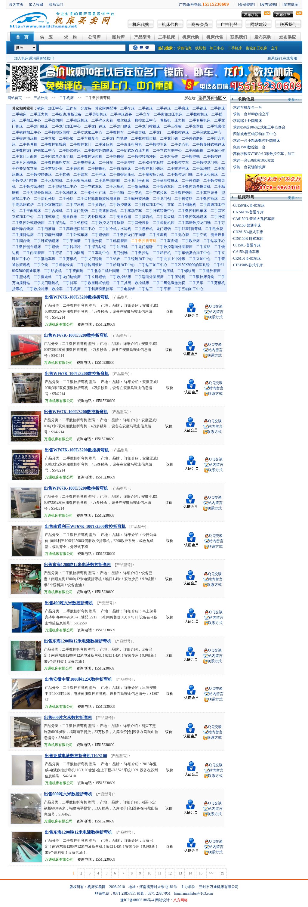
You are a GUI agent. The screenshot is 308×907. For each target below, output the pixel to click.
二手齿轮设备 (62, 265)
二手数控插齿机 (143, 138)
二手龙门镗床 (95, 126)
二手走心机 (180, 144)
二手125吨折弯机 (188, 229)
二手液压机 (104, 144)
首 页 (22, 37)
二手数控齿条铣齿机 (194, 186)
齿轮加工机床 (256, 48)
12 (170, 873)
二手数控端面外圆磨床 (174, 247)
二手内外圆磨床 (93, 217)
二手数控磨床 (120, 205)
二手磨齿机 (75, 168)
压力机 (179, 120)
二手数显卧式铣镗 (95, 283)
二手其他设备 (138, 223)
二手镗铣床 (100, 235)
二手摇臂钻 (183, 199)
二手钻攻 (113, 259)
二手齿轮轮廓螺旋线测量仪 (98, 199)
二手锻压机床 (77, 120)
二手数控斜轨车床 (192, 211)
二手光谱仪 (194, 126)
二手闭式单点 (48, 217)
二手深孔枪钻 (44, 199)
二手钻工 (145, 289)
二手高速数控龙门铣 (194, 223)
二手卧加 (66, 138)
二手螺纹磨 (186, 271)
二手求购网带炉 (89, 265)
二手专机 (135, 192)
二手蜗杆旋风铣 (136, 199)
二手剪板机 (68, 259)
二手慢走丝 (43, 277)
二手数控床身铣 (201, 277)
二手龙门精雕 (142, 247)
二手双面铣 (74, 271)
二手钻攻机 (53, 271)
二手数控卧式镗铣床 (28, 223)
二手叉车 (196, 283)
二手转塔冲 (72, 247)
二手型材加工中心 (62, 186)
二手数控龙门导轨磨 (107, 223)
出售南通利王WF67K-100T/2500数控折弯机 (85, 526)
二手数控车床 (156, 144)
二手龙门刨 (162, 199)
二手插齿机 (97, 205)
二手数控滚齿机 (89, 156)
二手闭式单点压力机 (57, 156)
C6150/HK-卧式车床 (249, 205)
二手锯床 (199, 108)
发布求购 (251, 15)
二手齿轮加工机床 (168, 114)
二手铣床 (145, 108)
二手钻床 (19, 114)
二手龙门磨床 (120, 126)
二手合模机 (54, 211)
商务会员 (199, 24)
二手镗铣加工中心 (138, 259)
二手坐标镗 (79, 223)
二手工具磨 (122, 283)
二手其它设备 (207, 192)
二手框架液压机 (78, 180)
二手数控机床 (197, 114)
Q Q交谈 (216, 306)
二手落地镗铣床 (165, 180)
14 (190, 873)
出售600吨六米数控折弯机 (68, 717)
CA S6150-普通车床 (248, 212)
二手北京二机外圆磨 (103, 271)
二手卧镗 (218, 217)
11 (160, 873)
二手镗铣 (52, 247)
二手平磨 (163, 289)
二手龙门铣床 (37, 126)
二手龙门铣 (169, 138)
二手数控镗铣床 (39, 174)
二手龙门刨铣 (77, 211)
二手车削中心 (98, 253)
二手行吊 (55, 253)
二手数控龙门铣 (179, 174)
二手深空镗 (126, 162)
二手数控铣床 (181, 192)
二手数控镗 (212, 156)
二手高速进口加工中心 (77, 229)
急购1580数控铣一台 (249, 147)
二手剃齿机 (165, 217)
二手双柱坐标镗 (151, 162)
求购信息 (184, 48)
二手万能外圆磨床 (37, 192)
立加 (170, 205)
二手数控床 (191, 241)
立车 (274, 48)
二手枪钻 (66, 199)
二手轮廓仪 (216, 126)
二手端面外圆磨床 (149, 277)
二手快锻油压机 (122, 174)
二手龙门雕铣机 (46, 283)
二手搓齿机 (144, 217)
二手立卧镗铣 (95, 277)
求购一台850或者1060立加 (254, 160)
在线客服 (290, 58)
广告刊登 (229, 24)
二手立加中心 (200, 259)
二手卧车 (106, 162)
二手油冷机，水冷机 (115, 229)
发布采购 (262, 37)
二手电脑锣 (126, 289)
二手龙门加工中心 (66, 126)
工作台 (71, 108)
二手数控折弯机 (143, 241)
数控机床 (142, 283)
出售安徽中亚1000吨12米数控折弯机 (78, 679)
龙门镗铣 (163, 229)
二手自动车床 (120, 168)
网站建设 (258, 24)
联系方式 (215, 317)
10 (149, 873)
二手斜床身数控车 (98, 289)
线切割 (200, 48)
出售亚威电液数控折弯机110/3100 (76, 756)
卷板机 (165, 120)
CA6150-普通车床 (247, 225)
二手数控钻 (140, 253)
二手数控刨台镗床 (26, 247)
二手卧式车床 (77, 235)
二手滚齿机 (137, 132)
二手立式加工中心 (87, 132)
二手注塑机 (158, 235)
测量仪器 (70, 217)
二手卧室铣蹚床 (50, 205)
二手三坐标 (173, 126)
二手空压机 (75, 205)
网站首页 (15, 98)
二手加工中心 (30, 120)
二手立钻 (203, 247)
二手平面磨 (72, 241)
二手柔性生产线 (93, 192)
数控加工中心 (145, 120)
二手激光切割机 (107, 180)
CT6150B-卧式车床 (248, 265)
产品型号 (142, 37)
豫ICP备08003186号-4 (137, 900)
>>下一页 (216, 873)
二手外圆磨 (191, 180)
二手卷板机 (144, 229)
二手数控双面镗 (57, 132)
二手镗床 (163, 108)
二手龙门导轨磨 (115, 138)
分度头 (86, 108)
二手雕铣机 (97, 168)
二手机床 (166, 37)
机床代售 (170, 24)
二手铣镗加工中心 (26, 132)
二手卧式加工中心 (206, 132)
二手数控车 (115, 132)
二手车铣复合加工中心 (192, 253)
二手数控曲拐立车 (55, 162)
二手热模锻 (115, 156)
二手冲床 (98, 174)
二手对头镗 (169, 156)
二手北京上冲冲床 (170, 259)
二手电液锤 (46, 229)
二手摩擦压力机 (151, 174)
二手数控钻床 (120, 277)
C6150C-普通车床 (247, 245)
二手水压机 (115, 186)
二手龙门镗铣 (91, 259)
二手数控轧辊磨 (53, 144)
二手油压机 (118, 247)
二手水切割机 (52, 180)
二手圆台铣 (21, 241)
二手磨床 (181, 108)
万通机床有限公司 (59, 324)
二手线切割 (54, 120)
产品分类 (40, 98)
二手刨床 (218, 108)
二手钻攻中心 (214, 241)
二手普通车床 (163, 186)
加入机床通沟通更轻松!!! (34, 58)
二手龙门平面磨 (136, 180)
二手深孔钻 (57, 223)
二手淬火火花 (102, 120)
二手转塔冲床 (178, 168)
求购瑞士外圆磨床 (247, 121)
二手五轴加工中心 (188, 289)
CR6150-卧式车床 (247, 258)
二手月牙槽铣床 (24, 162)
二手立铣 (41, 265)
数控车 (57, 289)
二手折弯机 (28, 144)
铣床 (41, 108)
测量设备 (218, 235)
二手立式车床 (91, 186)
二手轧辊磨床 (117, 241)
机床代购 (140, 24)
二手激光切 (93, 241)
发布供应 (283, 15)
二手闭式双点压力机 (133, 150)
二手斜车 (70, 283)
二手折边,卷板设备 (67, 114)
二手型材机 (21, 277)
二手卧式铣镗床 (46, 241)
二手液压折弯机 (129, 144)
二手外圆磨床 (192, 138)
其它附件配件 (106, 108)
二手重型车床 (84, 162)
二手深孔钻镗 (95, 247)
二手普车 (80, 174)
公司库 (94, 37)
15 (200, 873)
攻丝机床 (124, 120)
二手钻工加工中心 (152, 265)
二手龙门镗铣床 (147, 126)
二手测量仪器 (120, 217)
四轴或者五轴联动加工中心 (254, 134)
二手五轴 (116, 192)
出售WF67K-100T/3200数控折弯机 (77, 297)
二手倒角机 (187, 205)
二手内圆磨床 (34, 253)
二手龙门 (156, 132)
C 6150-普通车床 (246, 252)
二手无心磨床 (207, 174)
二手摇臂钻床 (23, 235)
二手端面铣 (194, 150)
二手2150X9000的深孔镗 (190, 265)
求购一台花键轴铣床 (249, 167)
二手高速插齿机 (104, 211)
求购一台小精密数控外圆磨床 (256, 140)
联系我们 (288, 24)
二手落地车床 (44, 259)
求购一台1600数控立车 (251, 114)
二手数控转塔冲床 (142, 156)
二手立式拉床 (156, 192)
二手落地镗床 (66, 192)
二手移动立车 (131, 211)
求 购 (70, 37)
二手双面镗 (169, 241)
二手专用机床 (200, 120)
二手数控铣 (191, 156)
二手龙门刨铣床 (68, 277)
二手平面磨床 (30, 211)
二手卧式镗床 (70, 150)
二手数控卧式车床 (137, 271)
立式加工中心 (23, 217)
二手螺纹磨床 (209, 271)
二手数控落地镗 (32, 186)
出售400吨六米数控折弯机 (69, 603)
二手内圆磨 (75, 253)
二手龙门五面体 (24, 156)
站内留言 (216, 312)
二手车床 (127, 108)
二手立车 (143, 114)
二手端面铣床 (138, 186)
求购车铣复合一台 (247, 107)
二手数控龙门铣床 (149, 168)
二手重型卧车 (52, 168)
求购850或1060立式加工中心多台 (259, 127)
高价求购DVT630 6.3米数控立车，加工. (264, 154)
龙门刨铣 (120, 253)
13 (180, 873)
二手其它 (218, 211)
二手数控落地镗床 (192, 217)
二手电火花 (214, 229)
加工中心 (217, 48)
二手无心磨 (180, 235)
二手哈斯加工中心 (120, 265)
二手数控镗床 (178, 132)
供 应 (46, 37)
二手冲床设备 (121, 114)
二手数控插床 (207, 199)
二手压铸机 (176, 277)
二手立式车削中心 (167, 150)
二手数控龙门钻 (205, 162)
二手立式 (199, 235)
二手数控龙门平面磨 (129, 235)
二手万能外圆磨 (50, 235)
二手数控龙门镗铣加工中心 (33, 150)
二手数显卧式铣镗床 (208, 144)
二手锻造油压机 (24, 138)
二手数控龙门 (80, 144)
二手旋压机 (165, 271)
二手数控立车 (178, 162)
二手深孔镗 (216, 150)
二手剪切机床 (96, 114)
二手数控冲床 (37, 289)
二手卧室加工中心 (149, 205)
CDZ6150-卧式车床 (248, 232)
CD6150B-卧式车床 (248, 239)
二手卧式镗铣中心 (160, 211)
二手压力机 (39, 114)
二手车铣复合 (88, 138)
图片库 (118, 37)
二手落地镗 (201, 168)
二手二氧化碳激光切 (169, 283)
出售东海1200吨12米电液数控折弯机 (77, 564)
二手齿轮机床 (163, 223)
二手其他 (62, 174)
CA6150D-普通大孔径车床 (254, 219)
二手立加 (48, 138)
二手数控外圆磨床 (98, 150)
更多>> (293, 100)
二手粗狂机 (162, 253)
